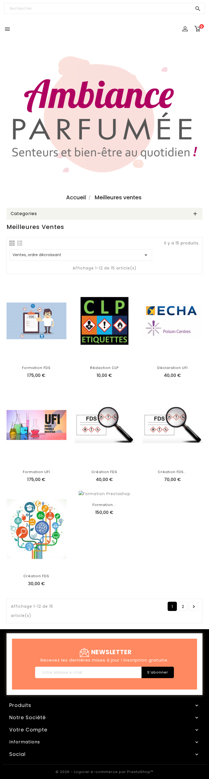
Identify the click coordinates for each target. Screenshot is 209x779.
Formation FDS (36, 367)
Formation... (104, 504)
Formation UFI (36, 471)
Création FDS (104, 471)
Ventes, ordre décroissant (81, 255)
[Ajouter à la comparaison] (42, 354)
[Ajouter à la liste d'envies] (30, 354)
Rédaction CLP (104, 367)
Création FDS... (172, 471)
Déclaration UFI (172, 367)
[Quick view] (54, 354)
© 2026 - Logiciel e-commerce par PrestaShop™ (104, 771)
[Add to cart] (18, 354)
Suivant (194, 607)
